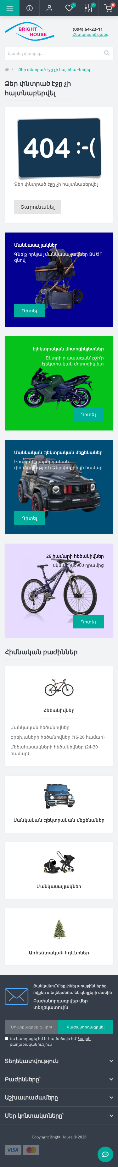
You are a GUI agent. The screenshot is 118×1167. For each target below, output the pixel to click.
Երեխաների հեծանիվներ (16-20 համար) (57, 737)
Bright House (61, 1137)
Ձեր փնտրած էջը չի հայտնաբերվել (54, 69)
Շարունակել (37, 206)
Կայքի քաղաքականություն (50, 1041)
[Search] (106, 53)
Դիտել (29, 311)
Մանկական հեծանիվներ (40, 727)
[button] (49, 8)
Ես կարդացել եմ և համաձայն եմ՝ (50, 1041)
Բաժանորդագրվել (85, 1027)
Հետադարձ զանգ (90, 34)
